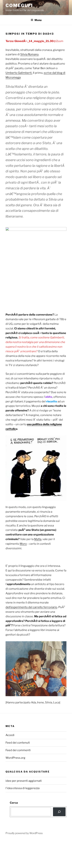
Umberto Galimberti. (19, 72)
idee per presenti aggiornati (24, 780)
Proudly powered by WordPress (24, 833)
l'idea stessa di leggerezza (23, 788)
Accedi (10, 735)
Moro (23, 543)
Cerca (14, 802)
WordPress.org (15, 757)
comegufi (19, 5)
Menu (38, 20)
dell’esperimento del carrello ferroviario (31, 607)
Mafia (37, 539)
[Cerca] (59, 811)
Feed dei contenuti (18, 742)
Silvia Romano (29, 54)
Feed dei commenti (18, 750)
